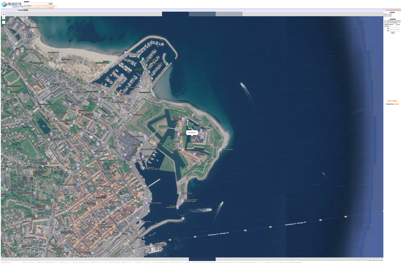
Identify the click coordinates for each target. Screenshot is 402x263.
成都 (54, 6)
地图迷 (395, 101)
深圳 (40, 6)
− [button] (3, 17)
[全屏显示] (3, 22)
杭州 (45, 6)
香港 (39, 7)
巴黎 (44, 7)
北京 (34, 6)
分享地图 (390, 10)
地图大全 (389, 101)
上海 (37, 6)
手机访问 (398, 10)
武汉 (51, 6)
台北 (42, 7)
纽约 (32, 7)
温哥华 (28, 7)
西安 (48, 6)
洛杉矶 (35, 7)
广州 (42, 6)
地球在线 (396, 104)
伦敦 (47, 7)
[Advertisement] (82, 4)
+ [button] (3, 14)
